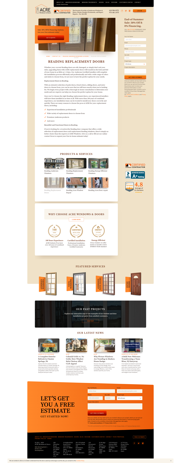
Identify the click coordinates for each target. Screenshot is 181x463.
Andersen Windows (73, 2)
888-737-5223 (131, 29)
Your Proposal (62, 4)
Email (126, 43)
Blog (107, 2)
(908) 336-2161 (102, 452)
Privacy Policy (109, 423)
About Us (60, 2)
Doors (101, 2)
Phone (126, 49)
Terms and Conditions (133, 94)
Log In (139, 11)
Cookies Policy (80, 461)
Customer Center (126, 2)
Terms (49, 438)
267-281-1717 (56, 455)
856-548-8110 (67, 454)
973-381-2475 (114, 12)
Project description (129, 67)
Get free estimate (135, 77)
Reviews (114, 2)
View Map (90, 321)
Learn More (76, 219)
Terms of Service (132, 426)
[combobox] (135, 64)
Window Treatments (89, 2)
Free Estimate (139, 437)
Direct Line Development (39, 449)
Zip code (126, 55)
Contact (138, 2)
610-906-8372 (114, 10)
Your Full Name (128, 36)
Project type (127, 61)
